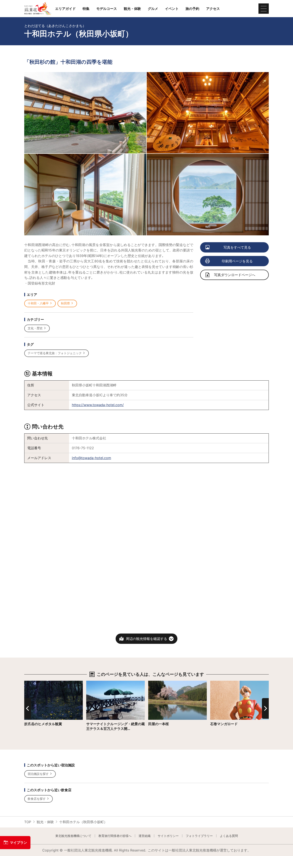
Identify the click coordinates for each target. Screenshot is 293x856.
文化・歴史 (35, 328)
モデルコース (106, 8)
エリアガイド (65, 8)
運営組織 (145, 835)
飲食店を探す (37, 798)
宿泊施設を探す (38, 774)
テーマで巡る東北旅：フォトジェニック (55, 353)
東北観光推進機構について (73, 835)
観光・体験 (132, 8)
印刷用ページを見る (237, 261)
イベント (172, 8)
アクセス (213, 8)
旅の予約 (192, 8)
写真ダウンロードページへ (234, 275)
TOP (27, 822)
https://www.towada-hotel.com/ (98, 405)
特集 (86, 8)
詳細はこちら (34, 683)
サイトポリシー (168, 835)
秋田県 (65, 303)
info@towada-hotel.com (91, 458)
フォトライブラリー (199, 835)
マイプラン (18, 842)
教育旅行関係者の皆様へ (114, 835)
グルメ (153, 8)
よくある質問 (229, 835)
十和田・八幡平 (38, 303)
